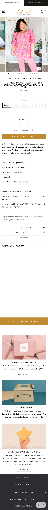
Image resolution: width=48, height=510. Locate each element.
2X (42, 105)
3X (24, 112)
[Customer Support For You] (24, 436)
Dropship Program (36, 3)
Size (24, 100)
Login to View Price (24, 136)
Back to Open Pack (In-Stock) (25, 321)
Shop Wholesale (12, 3)
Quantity (24, 119)
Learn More (24, 374)
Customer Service (24, 492)
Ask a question (24, 233)
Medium (17, 105)
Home (7, 78)
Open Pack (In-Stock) (32, 78)
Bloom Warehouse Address (24, 499)
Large (27, 105)
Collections (16, 78)
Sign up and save (24, 485)
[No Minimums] (24, 392)
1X (35, 105)
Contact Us (24, 469)
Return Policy (24, 227)
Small (6, 105)
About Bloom (24, 477)
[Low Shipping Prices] (24, 347)
